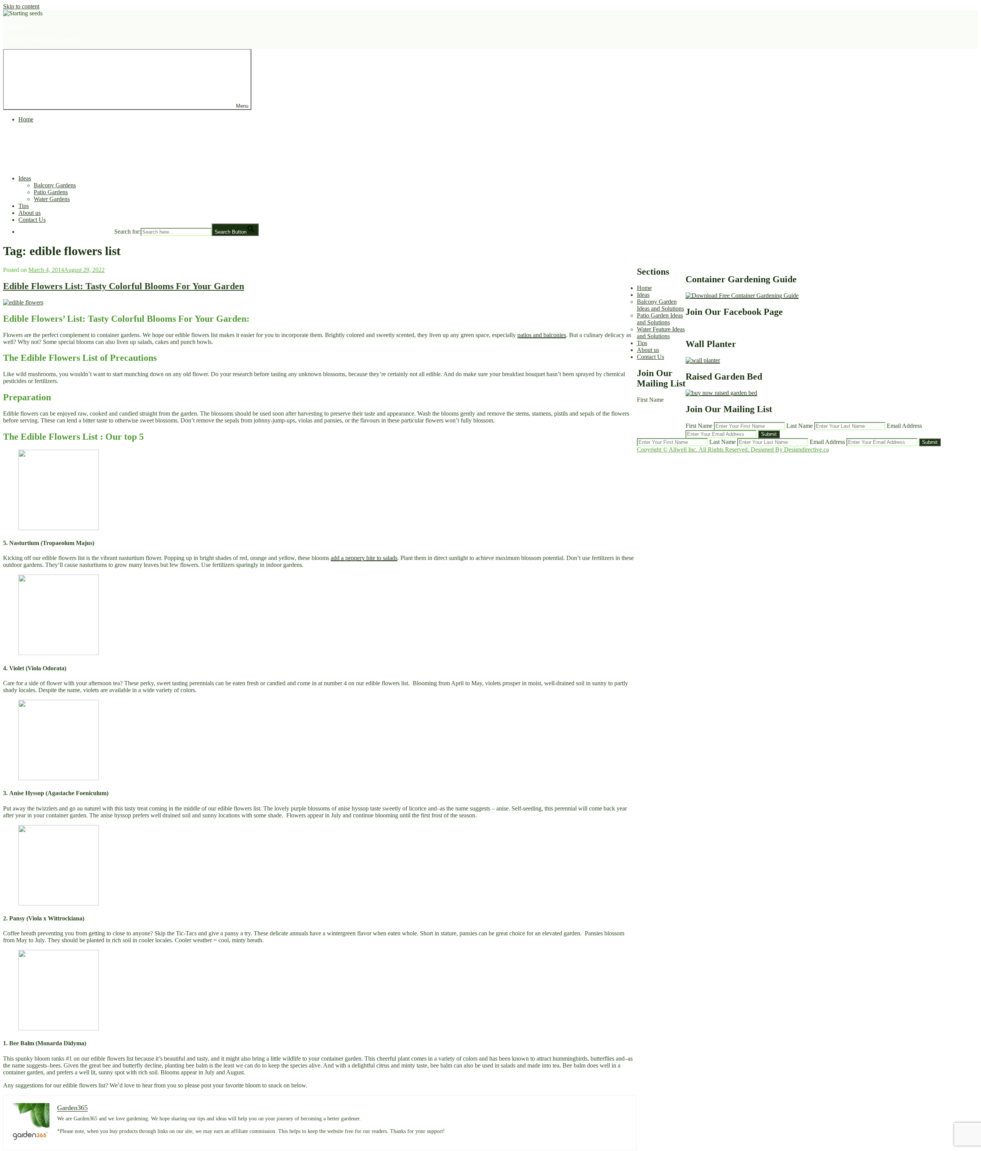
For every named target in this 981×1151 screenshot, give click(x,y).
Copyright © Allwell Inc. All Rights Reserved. (694, 449)
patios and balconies (541, 335)
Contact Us (32, 219)
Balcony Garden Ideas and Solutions (660, 305)
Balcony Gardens (55, 185)
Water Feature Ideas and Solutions (661, 332)
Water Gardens (52, 199)
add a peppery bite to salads (364, 558)
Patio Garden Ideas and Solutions (660, 319)
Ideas (24, 178)
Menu (242, 106)
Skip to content (21, 6)
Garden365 (16, 26)
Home (25, 119)
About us (29, 213)
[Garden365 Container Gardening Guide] (742, 295)
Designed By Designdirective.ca (790, 449)
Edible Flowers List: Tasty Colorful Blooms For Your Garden (123, 286)
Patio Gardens (51, 192)
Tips (23, 206)
